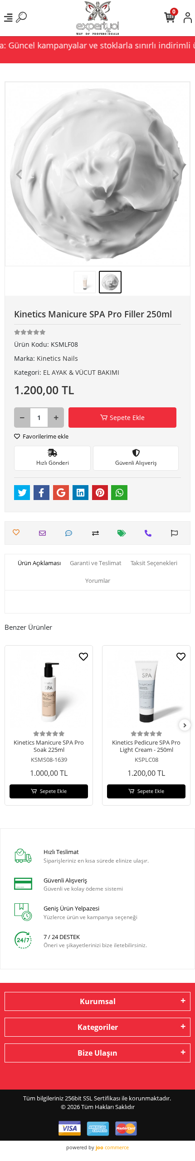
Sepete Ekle (127, 417)
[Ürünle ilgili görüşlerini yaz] (71, 533)
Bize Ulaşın (97, 1053)
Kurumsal (98, 1001)
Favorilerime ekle (44, 436)
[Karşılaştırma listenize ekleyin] (98, 533)
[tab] (39, 563)
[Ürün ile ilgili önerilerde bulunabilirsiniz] (177, 533)
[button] (19, 174)
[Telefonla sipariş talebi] (150, 533)
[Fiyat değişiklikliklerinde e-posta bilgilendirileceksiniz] (124, 533)
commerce (112, 1147)
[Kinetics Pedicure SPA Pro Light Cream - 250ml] (146, 689)
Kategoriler (98, 1027)
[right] (185, 725)
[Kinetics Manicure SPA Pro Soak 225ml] (49, 689)
